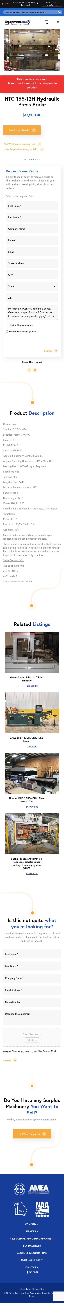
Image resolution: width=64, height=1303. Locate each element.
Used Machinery (31, 1260)
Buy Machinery (32, 1246)
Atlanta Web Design (39, 1293)
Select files (32, 1040)
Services (31, 1231)
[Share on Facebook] (29, 370)
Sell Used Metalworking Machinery (32, 1238)
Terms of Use (39, 1289)
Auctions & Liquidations (32, 1253)
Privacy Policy (25, 1289)
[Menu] (44, 22)
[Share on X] (35, 370)
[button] (27, 1272)
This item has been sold (32, 79)
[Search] (59, 12)
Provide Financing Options (22, 331)
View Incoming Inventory (52, 3)
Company (31, 1224)
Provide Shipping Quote (21, 324)
